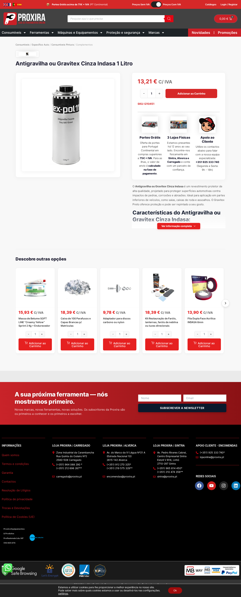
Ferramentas (39, 32)
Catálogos (210, 4)
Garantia (7, 472)
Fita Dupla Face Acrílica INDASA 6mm (201, 320)
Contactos (9, 481)
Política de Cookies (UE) (18, 517)
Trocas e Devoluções (16, 508)
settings (63, 593)
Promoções (227, 33)
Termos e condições (15, 464)
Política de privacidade (17, 499)
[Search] (169, 18)
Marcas (154, 32)
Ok (175, 590)
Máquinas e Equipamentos (78, 32)
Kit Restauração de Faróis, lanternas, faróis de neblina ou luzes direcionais (161, 322)
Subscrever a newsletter (182, 408)
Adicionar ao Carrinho (191, 93)
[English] (6, 4)
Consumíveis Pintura (62, 44)
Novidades (201, 33)
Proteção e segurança (123, 32)
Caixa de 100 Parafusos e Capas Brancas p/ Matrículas (76, 322)
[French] (10, 4)
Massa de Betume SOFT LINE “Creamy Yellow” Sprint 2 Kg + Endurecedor (34, 322)
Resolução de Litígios (16, 490)
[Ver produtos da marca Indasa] (27, 53)
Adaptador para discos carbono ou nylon (117, 320)
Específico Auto (40, 44)
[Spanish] (19, 4)
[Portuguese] (15, 4)
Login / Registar (229, 4)
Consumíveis (11, 32)
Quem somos (10, 455)
